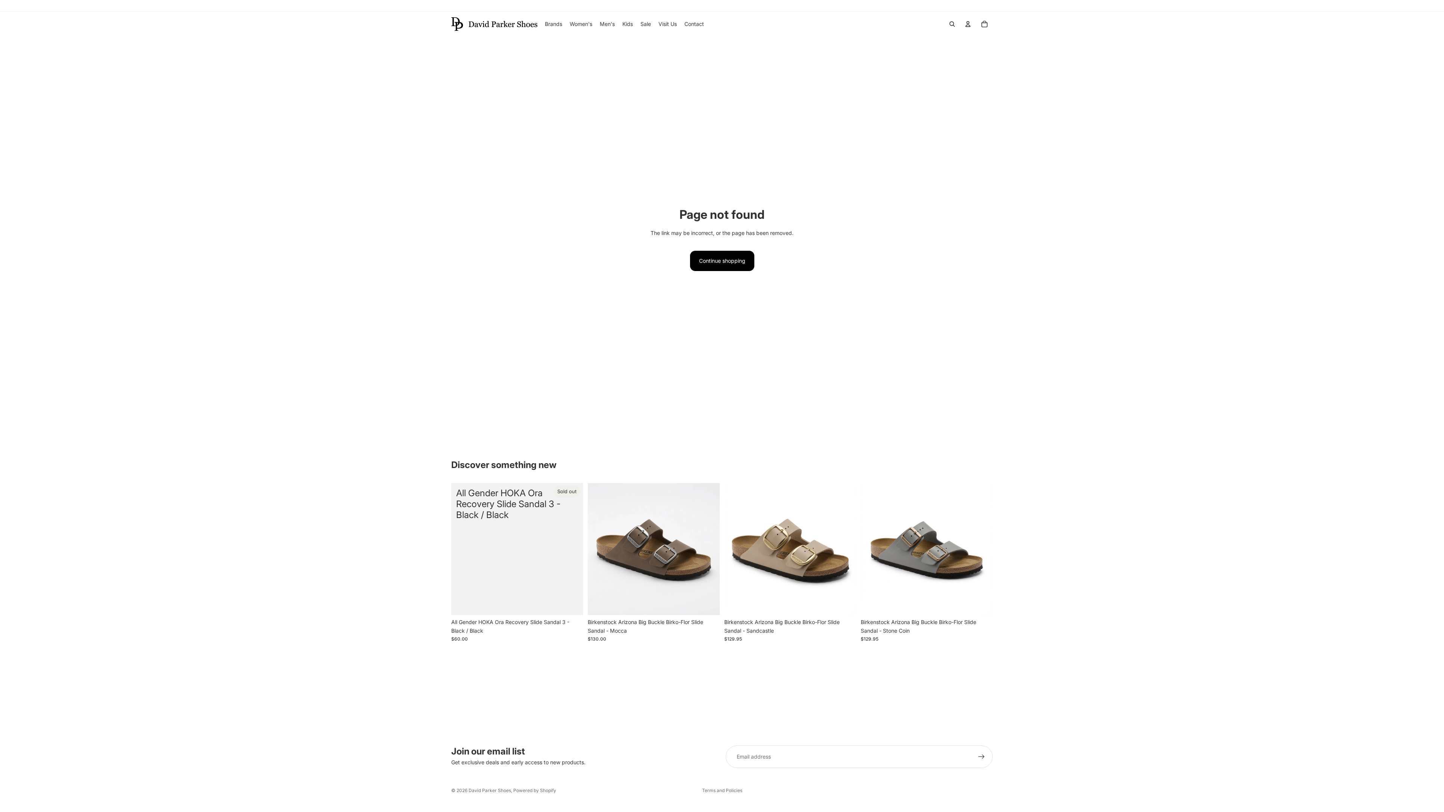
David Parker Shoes (490, 790)
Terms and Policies (722, 790)
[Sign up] (981, 757)
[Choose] (708, 604)
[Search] (952, 24)
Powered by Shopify (534, 790)
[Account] (968, 24)
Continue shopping (722, 261)
